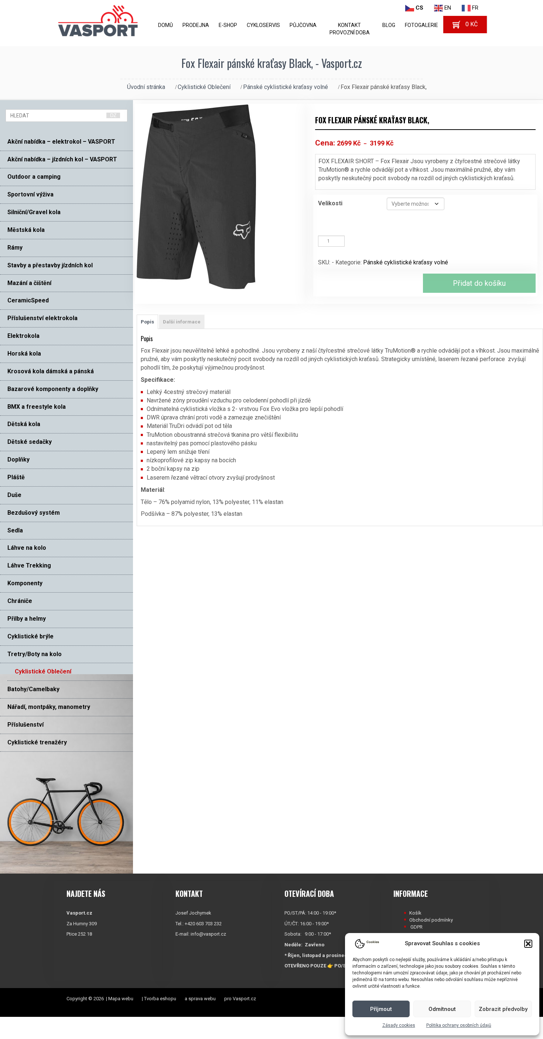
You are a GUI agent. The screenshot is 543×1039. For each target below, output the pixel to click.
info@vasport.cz (208, 934)
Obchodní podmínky (431, 920)
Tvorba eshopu (160, 998)
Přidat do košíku (479, 283)
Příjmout (381, 1009)
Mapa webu (120, 998)
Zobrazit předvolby (503, 1009)
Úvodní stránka (146, 86)
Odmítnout (442, 1009)
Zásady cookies (398, 1025)
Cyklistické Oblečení (204, 86)
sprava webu (202, 998)
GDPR (416, 927)
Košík (415, 913)
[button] (528, 943)
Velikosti (330, 203)
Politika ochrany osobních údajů (458, 1025)
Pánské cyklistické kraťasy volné (285, 86)
